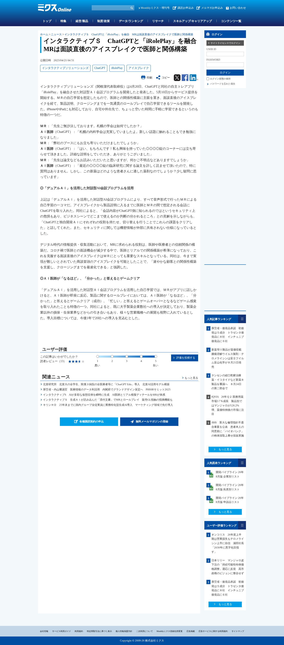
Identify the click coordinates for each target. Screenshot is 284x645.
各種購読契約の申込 (91, 421)
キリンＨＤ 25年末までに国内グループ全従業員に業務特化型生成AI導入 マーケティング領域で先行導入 (108, 404)
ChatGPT (99, 68)
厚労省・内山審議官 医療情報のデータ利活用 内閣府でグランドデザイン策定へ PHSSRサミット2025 (106, 389)
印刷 (149, 77)
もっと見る (191, 377)
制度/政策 (103, 21)
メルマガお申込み (212, 7)
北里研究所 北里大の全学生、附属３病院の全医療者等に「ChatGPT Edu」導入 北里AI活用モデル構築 (106, 384)
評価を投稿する (185, 357)
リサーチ (158, 21)
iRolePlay (117, 68)
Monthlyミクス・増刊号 (155, 7)
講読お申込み (186, 7)
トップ (47, 21)
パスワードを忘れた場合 (222, 83)
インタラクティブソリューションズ (65, 68)
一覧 (242, 319)
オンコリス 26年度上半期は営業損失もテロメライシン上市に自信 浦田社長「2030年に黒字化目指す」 (227, 543)
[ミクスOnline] (54, 8)
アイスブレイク (138, 68)
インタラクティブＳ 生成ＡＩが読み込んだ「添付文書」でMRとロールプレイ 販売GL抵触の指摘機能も (108, 399)
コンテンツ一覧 (231, 21)
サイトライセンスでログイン (225, 43)
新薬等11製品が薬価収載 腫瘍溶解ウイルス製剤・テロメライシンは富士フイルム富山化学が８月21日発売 (227, 358)
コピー (166, 77)
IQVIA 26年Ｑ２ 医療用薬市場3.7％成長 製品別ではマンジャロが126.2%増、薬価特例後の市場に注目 (227, 405)
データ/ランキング (131, 21)
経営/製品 (82, 21)
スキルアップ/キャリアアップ (192, 21)
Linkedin (194, 77)
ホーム (44, 34)
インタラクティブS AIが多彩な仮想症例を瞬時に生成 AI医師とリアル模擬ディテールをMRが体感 (104, 394)
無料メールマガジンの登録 (152, 421)
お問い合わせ (238, 7)
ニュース (56, 34)
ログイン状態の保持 (220, 78)
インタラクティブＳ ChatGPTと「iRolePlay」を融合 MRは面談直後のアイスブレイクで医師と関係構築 (128, 34)
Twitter (177, 77)
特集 (63, 21)
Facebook (185, 77)
